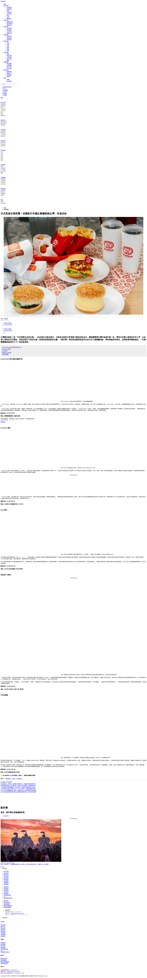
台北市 (5, 91)
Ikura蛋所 (5, 351)
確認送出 (3, 422)
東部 (8, 49)
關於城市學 (7, 902)
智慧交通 (9, 36)
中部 (8, 46)
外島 (8, 50)
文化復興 (9, 28)
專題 (5, 78)
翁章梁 (5, 93)
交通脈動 (6, 62)
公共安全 (9, 13)
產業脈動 (9, 71)
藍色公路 (9, 66)
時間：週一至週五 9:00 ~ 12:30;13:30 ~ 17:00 (12, 973)
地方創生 (6, 26)
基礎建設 (9, 74)
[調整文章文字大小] (5, 333)
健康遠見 (6, 893)
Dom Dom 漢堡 (6, 349)
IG (22, 775)
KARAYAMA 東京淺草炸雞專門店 (11, 347)
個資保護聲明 (7, 907)
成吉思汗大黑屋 (6, 352)
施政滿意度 (10, 21)
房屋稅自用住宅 (7, 87)
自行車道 (9, 68)
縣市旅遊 (6, 41)
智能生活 (9, 38)
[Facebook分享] (8, 324)
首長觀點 (9, 7)
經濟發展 (6, 70)
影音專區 (6, 888)
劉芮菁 (6, 318)
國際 (8, 60)
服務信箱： (4, 971)
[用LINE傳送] (7, 323)
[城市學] (3, 1)
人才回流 (9, 31)
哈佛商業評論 (7, 895)
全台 (8, 42)
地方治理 (6, 5)
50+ (5, 896)
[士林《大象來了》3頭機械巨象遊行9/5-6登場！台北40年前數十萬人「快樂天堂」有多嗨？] (73, 840)
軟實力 (8, 76)
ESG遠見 (6, 892)
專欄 (8, 79)
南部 (8, 47)
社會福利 (9, 57)
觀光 (8, 15)
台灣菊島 (5, 90)
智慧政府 (9, 39)
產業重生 (9, 30)
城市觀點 (9, 81)
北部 (8, 44)
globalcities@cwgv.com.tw (17, 913)
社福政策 (9, 12)
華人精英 (3, 945)
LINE (10, 775)
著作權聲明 (7, 904)
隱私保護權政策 (8, 905)
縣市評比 (6, 20)
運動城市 (9, 25)
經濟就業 (9, 9)
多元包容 (9, 58)
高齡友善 (9, 33)
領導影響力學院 (8, 898)
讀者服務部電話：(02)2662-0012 (9, 970)
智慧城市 (6, 34)
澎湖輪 (5, 95)
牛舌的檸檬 (5, 354)
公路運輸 (9, 65)
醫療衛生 (9, 18)
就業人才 (9, 73)
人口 (4, 88)
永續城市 (6, 52)
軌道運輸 (9, 63)
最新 (5, 4)
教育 (8, 10)
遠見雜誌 (6, 890)
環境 (8, 54)
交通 (8, 17)
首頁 (5, 207)
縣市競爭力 (10, 23)
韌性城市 (9, 55)
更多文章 (6, 816)
